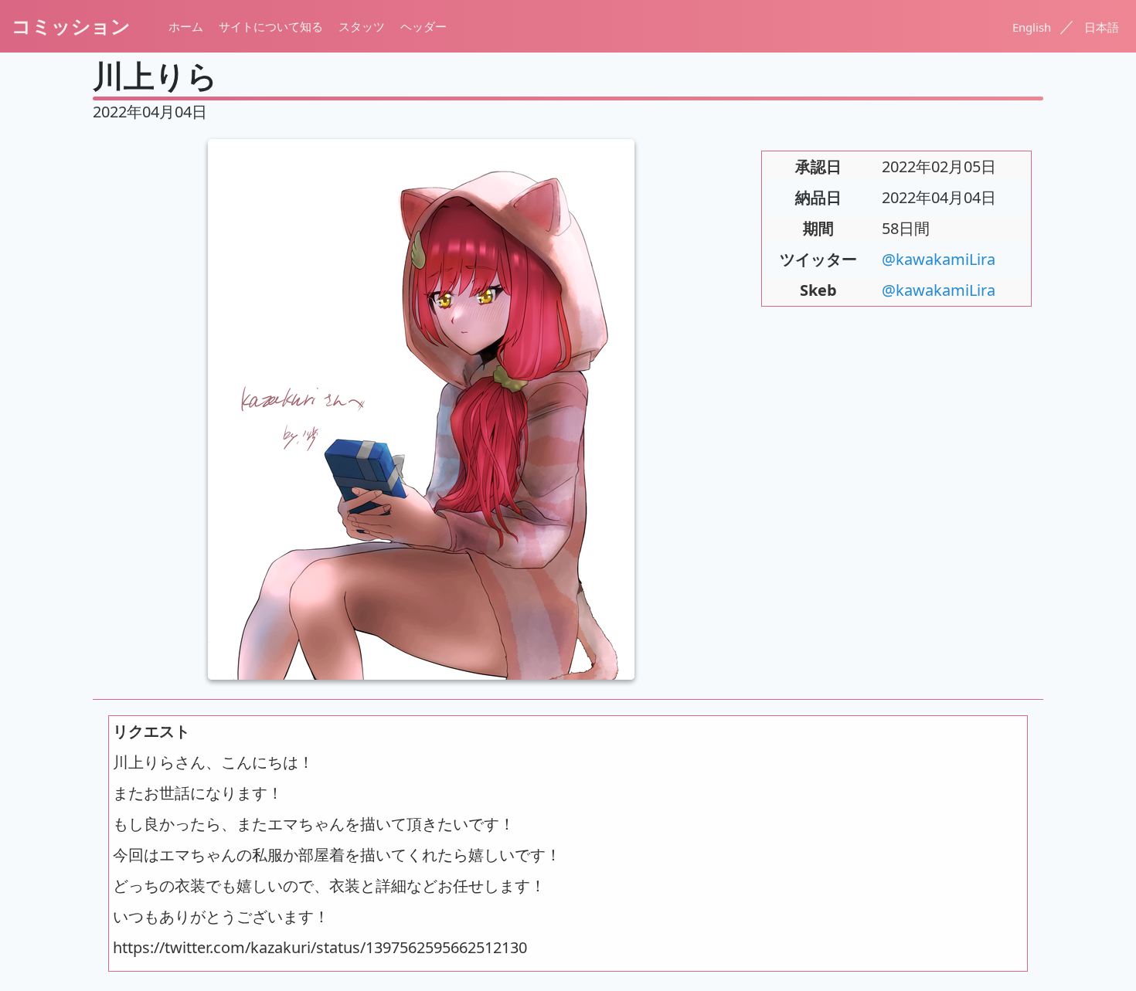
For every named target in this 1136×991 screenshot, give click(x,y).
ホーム (185, 26)
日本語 (1101, 27)
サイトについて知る (271, 26)
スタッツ (361, 26)
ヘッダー (423, 26)
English (1033, 27)
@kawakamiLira (938, 259)
